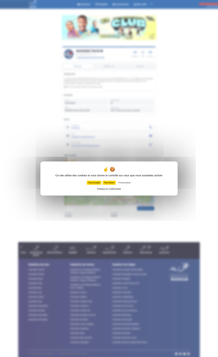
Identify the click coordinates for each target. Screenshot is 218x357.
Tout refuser (109, 183)
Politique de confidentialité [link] (109, 189)
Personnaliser (124, 183)
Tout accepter (94, 183)
